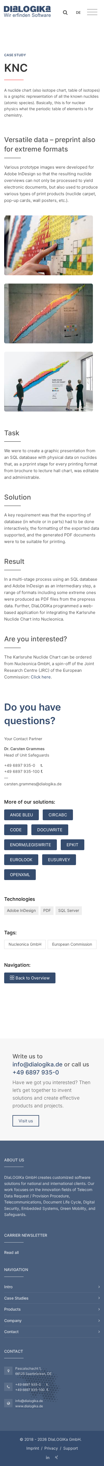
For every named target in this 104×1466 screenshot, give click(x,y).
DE (78, 12)
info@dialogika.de (37, 1064)
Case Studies (16, 1298)
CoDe (16, 829)
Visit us (26, 1120)
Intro (8, 1286)
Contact (11, 1331)
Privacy (51, 1448)
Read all (11, 1252)
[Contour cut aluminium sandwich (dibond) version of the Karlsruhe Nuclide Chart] (48, 381)
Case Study (15, 55)
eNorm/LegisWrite (30, 844)
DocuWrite (49, 829)
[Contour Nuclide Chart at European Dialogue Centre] (48, 312)
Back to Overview (33, 978)
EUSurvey (59, 859)
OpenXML (20, 874)
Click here (41, 677)
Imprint (32, 1448)
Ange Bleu (21, 814)
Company (13, 1320)
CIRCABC (58, 814)
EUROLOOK (21, 859)
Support (70, 1448)
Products (12, 1309)
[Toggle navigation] (92, 12)
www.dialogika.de (29, 1406)
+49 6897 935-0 (35, 1072)
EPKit (72, 844)
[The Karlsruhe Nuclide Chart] (48, 244)
